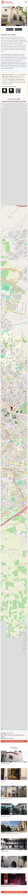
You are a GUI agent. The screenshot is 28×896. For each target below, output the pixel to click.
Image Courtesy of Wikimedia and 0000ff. (8, 800)
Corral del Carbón (4, 851)
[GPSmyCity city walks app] (8, 2)
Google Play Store (20, 79)
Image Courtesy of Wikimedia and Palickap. (8, 765)
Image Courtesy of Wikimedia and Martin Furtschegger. (10, 835)
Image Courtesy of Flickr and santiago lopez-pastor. (9, 70)
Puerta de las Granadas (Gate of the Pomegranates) (11, 869)
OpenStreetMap (20, 729)
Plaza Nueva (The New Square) (7, 834)
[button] (14, 416)
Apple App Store (11, 79)
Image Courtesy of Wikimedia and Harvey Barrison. (9, 871)
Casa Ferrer (3, 781)
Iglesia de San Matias (5, 763)
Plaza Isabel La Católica (6, 816)
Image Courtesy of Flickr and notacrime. (7, 783)
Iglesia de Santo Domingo (6, 798)
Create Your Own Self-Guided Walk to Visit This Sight (14, 101)
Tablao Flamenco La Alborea (7, 886)
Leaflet (14, 729)
